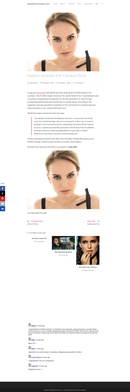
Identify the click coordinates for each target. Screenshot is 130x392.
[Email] (2, 203)
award (33, 213)
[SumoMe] (2, 208)
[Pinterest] (2, 198)
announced (40, 93)
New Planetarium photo (63, 252)
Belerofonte (34, 83)
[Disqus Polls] (63, 297)
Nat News (62, 83)
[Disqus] (63, 347)
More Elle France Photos (88, 267)
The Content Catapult (80, 390)
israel (45, 213)
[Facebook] (2, 188)
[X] (2, 193)
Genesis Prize (39, 213)
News (68, 83)
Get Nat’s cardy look (39, 238)
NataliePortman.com (38, 3)
